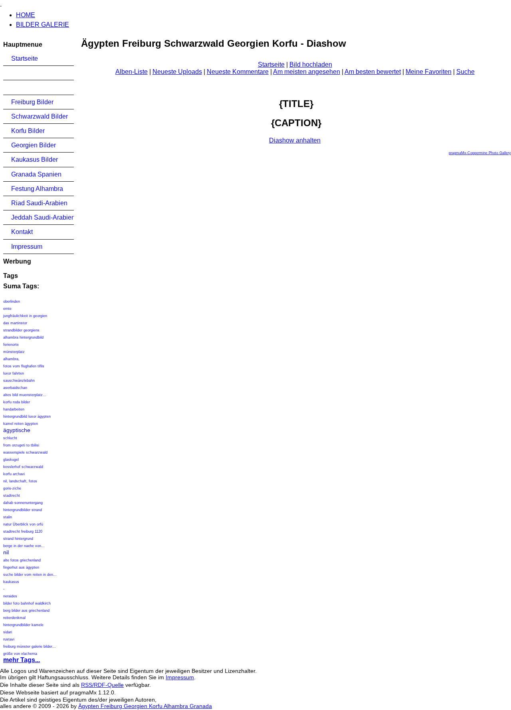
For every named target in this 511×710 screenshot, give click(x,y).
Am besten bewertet (373, 71)
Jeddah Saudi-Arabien (42, 217)
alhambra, (11, 359)
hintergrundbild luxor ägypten (27, 416)
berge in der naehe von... (24, 546)
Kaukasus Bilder (34, 159)
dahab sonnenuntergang (23, 503)
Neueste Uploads (177, 71)
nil (6, 552)
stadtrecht (11, 496)
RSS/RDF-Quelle (102, 685)
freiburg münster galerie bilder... (29, 647)
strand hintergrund (18, 539)
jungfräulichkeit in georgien (25, 316)
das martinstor (15, 323)
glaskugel (11, 460)
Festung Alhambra (37, 188)
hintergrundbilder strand (22, 510)
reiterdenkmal (14, 618)
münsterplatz (14, 352)
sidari (7, 632)
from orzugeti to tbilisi (21, 445)
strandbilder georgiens (21, 330)
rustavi (8, 639)
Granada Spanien (36, 174)
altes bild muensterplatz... (24, 395)
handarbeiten (13, 409)
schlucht (10, 438)
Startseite (24, 58)
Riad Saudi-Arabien (39, 203)
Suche (465, 71)
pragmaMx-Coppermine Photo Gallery (480, 153)
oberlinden (11, 301)
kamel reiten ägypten (20, 424)
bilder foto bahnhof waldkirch (27, 603)
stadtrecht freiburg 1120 (22, 531)
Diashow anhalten (295, 140)
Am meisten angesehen (306, 71)
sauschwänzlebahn (19, 381)
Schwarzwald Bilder (39, 116)
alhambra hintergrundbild (23, 337)
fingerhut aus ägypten (21, 567)
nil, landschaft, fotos (20, 481)
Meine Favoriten (429, 71)
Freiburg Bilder (32, 102)
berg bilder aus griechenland (26, 611)
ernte (7, 309)
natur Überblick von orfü (23, 524)
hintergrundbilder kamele (23, 625)
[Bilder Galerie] (1, 3)
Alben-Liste (131, 71)
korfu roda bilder (16, 402)
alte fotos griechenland (22, 560)
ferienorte (11, 345)
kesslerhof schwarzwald (23, 467)
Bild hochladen (310, 64)
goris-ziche (12, 488)
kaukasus (11, 582)
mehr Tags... (21, 659)
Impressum (26, 246)
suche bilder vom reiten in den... (30, 575)
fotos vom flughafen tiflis (23, 366)
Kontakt (22, 231)
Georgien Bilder (33, 145)
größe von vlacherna (20, 654)
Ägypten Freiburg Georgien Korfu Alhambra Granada (145, 706)
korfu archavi (14, 474)
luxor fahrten (13, 373)
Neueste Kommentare (238, 71)
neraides (10, 596)
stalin (7, 517)
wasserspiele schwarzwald (25, 452)
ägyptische (16, 430)
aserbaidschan (15, 388)
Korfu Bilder (28, 130)
